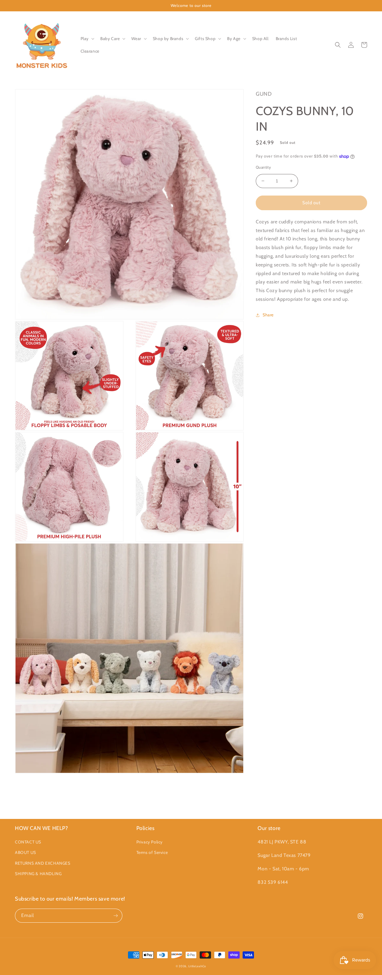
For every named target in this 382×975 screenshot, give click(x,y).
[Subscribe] (115, 916)
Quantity (263, 167)
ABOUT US (25, 852)
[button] (87, 38)
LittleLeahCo (197, 966)
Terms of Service (152, 852)
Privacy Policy (149, 842)
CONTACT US (28, 842)
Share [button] (268, 315)
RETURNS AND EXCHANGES (42, 863)
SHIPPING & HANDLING (38, 873)
